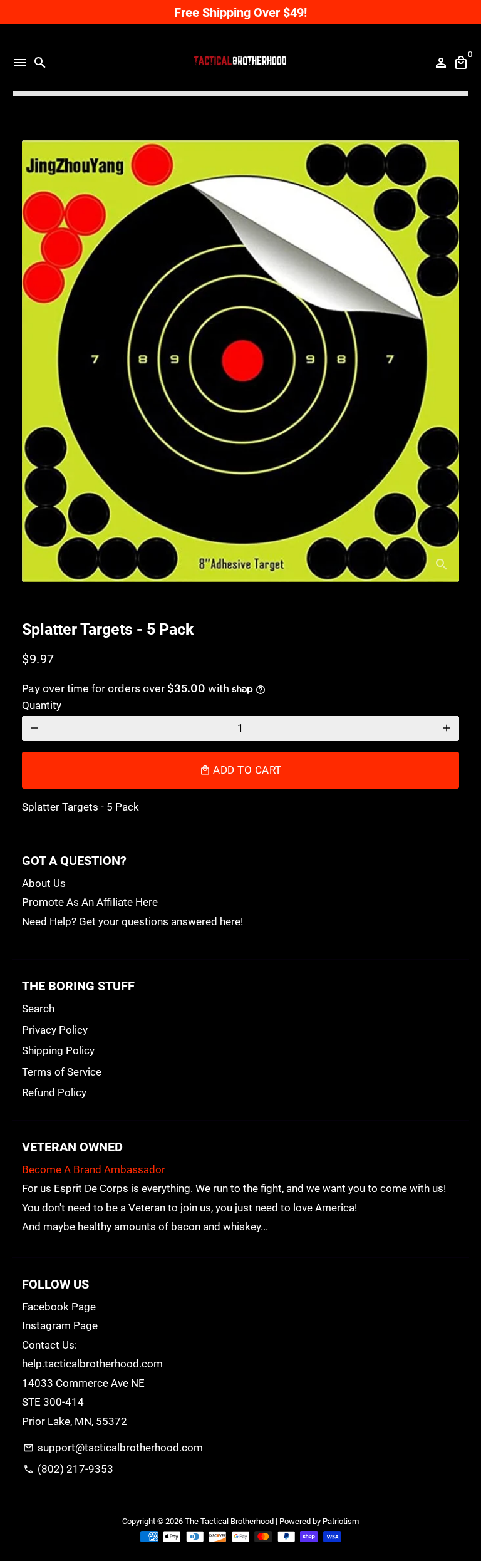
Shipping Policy (58, 1050)
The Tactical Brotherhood (229, 1521)
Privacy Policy (55, 1030)
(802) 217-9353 (68, 1469)
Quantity (41, 705)
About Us (44, 883)
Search (38, 1008)
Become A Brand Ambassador (93, 1169)
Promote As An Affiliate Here (90, 902)
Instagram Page (60, 1325)
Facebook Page (59, 1306)
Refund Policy (54, 1092)
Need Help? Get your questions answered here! (132, 921)
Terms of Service (61, 1072)
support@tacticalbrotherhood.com (113, 1447)
